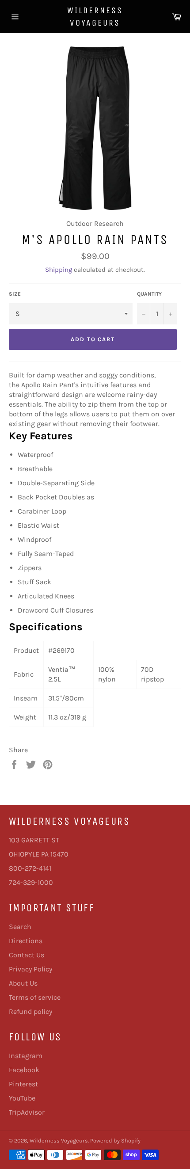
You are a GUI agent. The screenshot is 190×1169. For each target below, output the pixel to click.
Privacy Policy (30, 969)
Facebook (24, 1070)
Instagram (25, 1055)
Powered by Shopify (115, 1140)
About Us (23, 983)
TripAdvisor (27, 1112)
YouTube (22, 1098)
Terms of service (35, 997)
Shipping (58, 270)
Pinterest (23, 1084)
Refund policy (30, 1011)
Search (20, 926)
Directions (25, 941)
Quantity (149, 294)
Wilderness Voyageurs (95, 16)
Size (15, 294)
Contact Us (26, 955)
